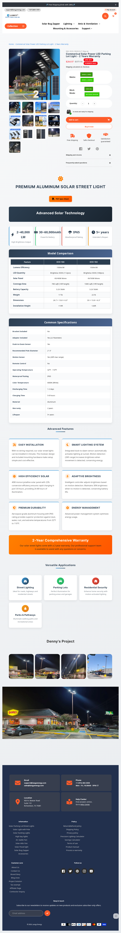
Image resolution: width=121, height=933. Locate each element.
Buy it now (89, 127)
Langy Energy (37, 924)
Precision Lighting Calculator (72, 836)
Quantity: (73, 103)
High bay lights (21, 836)
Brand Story (15, 874)
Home (11, 44)
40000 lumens (87, 80)
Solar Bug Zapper (21, 850)
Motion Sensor (92, 94)
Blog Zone (15, 878)
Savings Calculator (72, 840)
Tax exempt (15, 885)
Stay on (89, 89)
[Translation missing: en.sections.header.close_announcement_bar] (116, 5)
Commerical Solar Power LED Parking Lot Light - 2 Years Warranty (42, 44)
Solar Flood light (21, 847)
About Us (15, 867)
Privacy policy (72, 833)
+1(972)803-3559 (34, 10)
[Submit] (47, 913)
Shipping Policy (72, 829)
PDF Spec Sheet (62, 199)
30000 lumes (86, 74)
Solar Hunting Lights (21, 833)
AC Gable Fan (21, 840)
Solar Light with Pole (21, 829)
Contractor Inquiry (17, 891)
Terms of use (72, 843)
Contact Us (15, 871)
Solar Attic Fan (22, 843)
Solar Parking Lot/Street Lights (21, 826)
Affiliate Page (15, 888)
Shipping (69, 67)
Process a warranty (74, 850)
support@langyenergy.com (15, 10)
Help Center (85, 804)
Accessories (23, 853)
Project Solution (15, 881)
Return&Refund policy (72, 826)
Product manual (72, 847)
